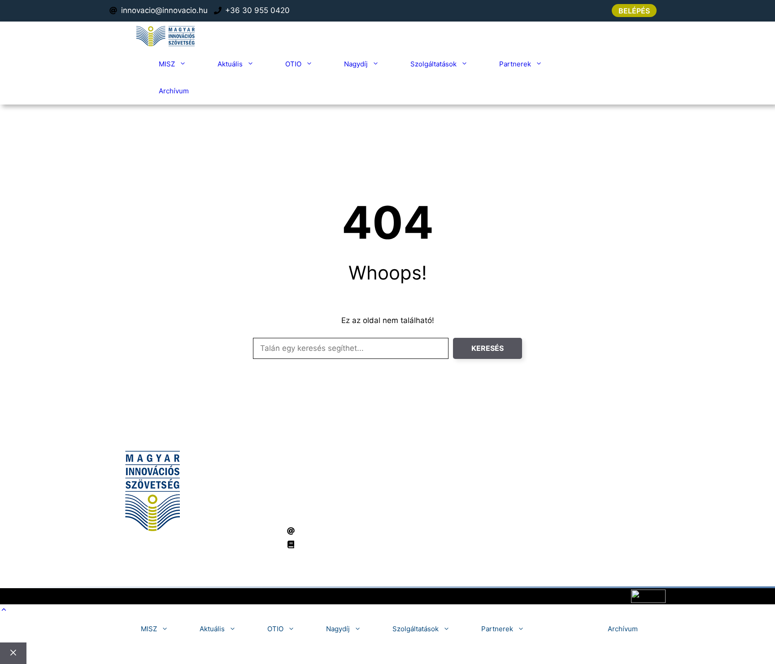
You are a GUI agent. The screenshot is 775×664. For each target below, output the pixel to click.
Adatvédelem (376, 596)
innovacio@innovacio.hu (164, 10)
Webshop (584, 64)
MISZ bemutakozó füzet (342, 544)
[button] (4, 609)
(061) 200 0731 (326, 514)
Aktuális (230, 64)
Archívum (174, 91)
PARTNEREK (545, 509)
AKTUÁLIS (542, 481)
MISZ (167, 64)
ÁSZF (410, 596)
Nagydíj (356, 64)
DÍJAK (534, 495)
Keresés (487, 348)
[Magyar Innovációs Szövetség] (165, 36)
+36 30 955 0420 (257, 10)
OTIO (293, 64)
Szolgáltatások (433, 64)
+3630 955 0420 (389, 514)
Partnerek (515, 64)
